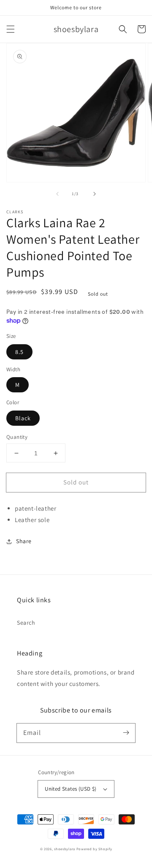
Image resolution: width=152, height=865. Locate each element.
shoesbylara (64, 848)
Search (26, 622)
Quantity (16, 437)
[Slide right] (94, 194)
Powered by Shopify (94, 848)
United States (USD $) (70, 788)
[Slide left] (57, 194)
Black (23, 418)
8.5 (19, 352)
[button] (10, 29)
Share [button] (24, 541)
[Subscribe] (126, 733)
